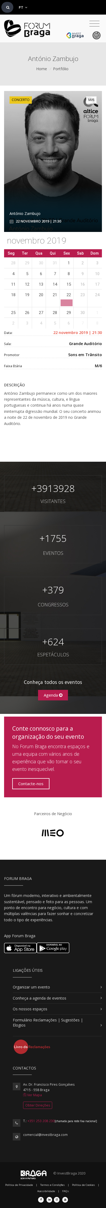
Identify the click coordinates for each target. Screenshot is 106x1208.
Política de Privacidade (19, 1185)
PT (21, 7)
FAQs (65, 1191)
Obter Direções (37, 1105)
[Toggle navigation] (94, 23)
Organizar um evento (31, 987)
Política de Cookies (83, 1185)
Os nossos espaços (30, 1008)
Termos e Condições (52, 1185)
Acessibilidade (46, 1191)
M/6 (91, 99)
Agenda (51, 695)
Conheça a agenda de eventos (39, 998)
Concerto (21, 99)
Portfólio (60, 68)
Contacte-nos (30, 783)
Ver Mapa (34, 1095)
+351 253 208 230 (41, 1121)
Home (41, 68)
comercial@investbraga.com (45, 1134)
